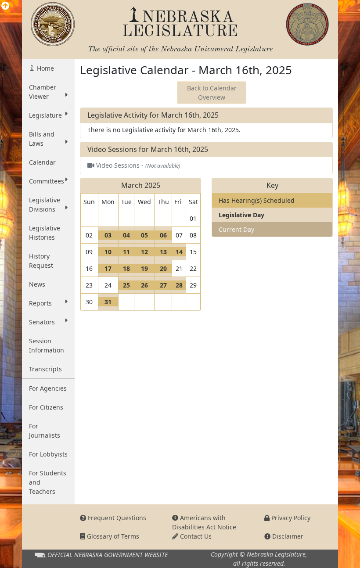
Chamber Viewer (42, 92)
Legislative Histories (44, 232)
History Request (41, 261)
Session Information (46, 345)
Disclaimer (286, 536)
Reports (40, 303)
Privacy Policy (290, 518)
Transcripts (45, 369)
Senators (42, 322)
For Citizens (46, 407)
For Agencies (48, 388)
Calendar (42, 162)
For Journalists (44, 430)
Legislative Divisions (44, 204)
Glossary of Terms (112, 536)
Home (44, 68)
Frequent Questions (116, 518)
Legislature (45, 115)
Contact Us (195, 536)
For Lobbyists (48, 454)
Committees (46, 181)
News (37, 284)
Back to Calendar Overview (212, 92)
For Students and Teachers (47, 482)
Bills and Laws (41, 138)
